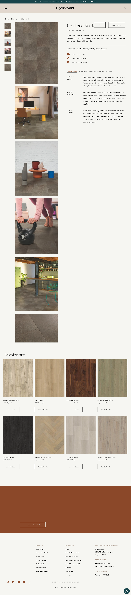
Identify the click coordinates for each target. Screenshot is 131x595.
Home (7, 19)
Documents (109, 71)
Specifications (83, 71)
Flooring (14, 19)
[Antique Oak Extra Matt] (113, 378)
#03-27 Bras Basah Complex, (104, 552)
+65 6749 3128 (104, 575)
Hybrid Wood (40, 556)
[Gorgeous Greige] (81, 435)
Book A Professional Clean (74, 564)
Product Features (72, 71)
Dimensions (92, 71)
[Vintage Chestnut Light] (18, 378)
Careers (68, 575)
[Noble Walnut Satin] (81, 378)
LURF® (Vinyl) (7, 403)
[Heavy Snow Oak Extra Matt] (113, 435)
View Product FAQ (78, 54)
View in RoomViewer (79, 58)
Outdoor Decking (41, 560)
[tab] (72, 71)
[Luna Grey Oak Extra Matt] (50, 435)
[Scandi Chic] (50, 378)
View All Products (42, 571)
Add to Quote (116, 25)
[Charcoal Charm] (18, 435)
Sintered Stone (41, 568)
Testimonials (69, 571)
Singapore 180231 (100, 555)
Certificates (100, 71)
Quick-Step (70, 30)
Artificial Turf (40, 564)
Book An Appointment (73, 553)
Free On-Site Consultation (74, 560)
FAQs (67, 549)
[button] (6, 8)
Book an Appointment (79, 62)
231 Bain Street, (100, 549)
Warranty (68, 568)
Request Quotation (72, 556)
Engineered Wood (72, 403)
